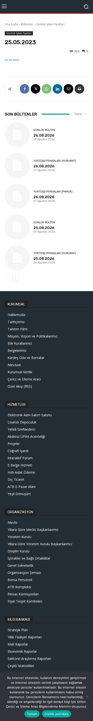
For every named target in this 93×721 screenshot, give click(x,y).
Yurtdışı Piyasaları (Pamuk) (52, 191)
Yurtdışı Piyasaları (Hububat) (54, 161)
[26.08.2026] (17, 134)
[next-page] (15, 278)
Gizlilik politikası (56, 714)
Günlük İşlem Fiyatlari (50, 24)
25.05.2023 (12, 60)
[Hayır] (87, 696)
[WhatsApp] (46, 89)
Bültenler (27, 24)
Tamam (32, 714)
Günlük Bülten (44, 130)
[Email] (68, 89)
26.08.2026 (43, 135)
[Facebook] (24, 89)
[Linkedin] (57, 89)
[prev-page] (8, 278)
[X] (35, 89)
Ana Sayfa (11, 24)
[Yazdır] (79, 89)
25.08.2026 (43, 228)
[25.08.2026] (17, 227)
